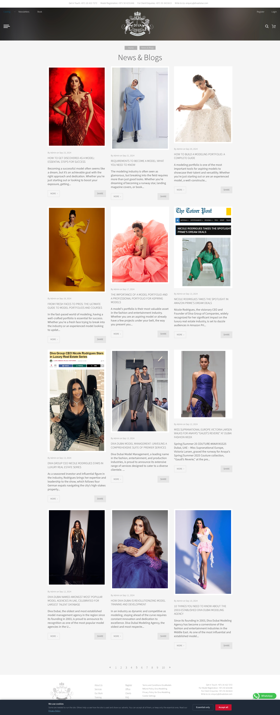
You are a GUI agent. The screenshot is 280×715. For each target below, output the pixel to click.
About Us (98, 685)
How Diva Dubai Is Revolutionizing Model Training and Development (138, 602)
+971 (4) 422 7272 (89, 3)
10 (163, 668)
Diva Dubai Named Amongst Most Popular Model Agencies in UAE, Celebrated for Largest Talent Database (75, 601)
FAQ (127, 697)
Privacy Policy (54, 710)
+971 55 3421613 (164, 3)
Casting (7, 11)
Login (274, 11)
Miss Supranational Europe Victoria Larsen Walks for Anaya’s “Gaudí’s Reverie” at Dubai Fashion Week (203, 433)
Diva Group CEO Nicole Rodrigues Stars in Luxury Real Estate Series (75, 465)
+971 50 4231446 (126, 3)
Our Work (99, 693)
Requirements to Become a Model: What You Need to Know (137, 163)
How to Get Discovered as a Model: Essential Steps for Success (71, 160)
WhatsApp (267, 696)
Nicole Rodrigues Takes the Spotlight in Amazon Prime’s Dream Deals (201, 301)
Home (131, 48)
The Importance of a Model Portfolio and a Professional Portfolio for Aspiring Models (139, 298)
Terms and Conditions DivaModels (156, 685)
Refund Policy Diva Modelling (154, 688)
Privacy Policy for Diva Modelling (156, 692)
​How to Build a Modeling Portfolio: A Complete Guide (199, 156)
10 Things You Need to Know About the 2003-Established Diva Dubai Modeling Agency (200, 610)
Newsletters (23, 11)
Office (127, 689)
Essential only (203, 707)
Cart (274, 26)
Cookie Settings (149, 696)
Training (98, 697)
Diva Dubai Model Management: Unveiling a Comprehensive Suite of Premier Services (139, 445)
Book (39, 11)
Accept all (223, 707)
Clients (128, 693)
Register (260, 11)
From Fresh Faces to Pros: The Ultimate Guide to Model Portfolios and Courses (75, 306)
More (53, 193)
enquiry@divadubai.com (197, 3)
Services (98, 689)
